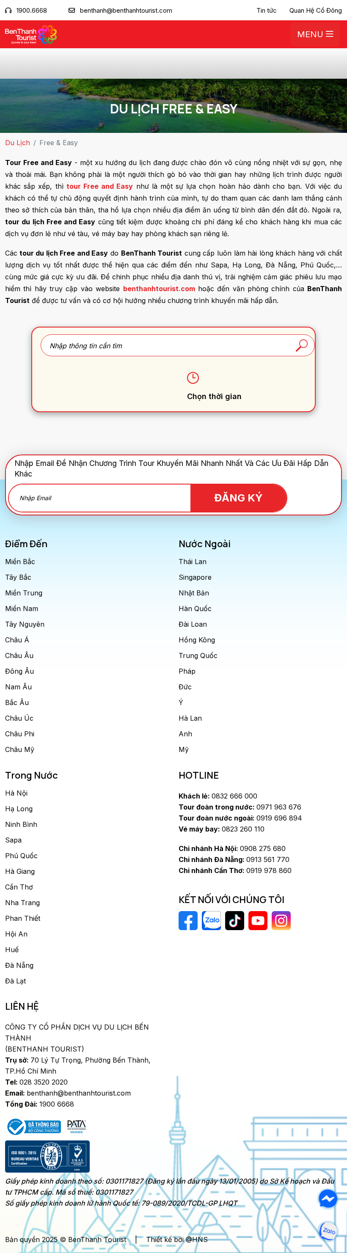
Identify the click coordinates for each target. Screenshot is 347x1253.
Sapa (13, 840)
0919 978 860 (235, 870)
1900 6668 (39, 1104)
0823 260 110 (221, 829)
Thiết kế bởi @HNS (177, 1239)
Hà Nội (16, 793)
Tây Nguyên (24, 624)
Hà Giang (20, 871)
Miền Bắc (20, 561)
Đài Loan (193, 624)
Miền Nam (21, 608)
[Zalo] (328, 1231)
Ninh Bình (21, 824)
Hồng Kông (197, 640)
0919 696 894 (240, 818)
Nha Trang (22, 902)
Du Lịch (17, 142)
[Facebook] (328, 1199)
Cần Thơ (19, 887)
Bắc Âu (17, 702)
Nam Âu (18, 687)
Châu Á (17, 640)
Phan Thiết (22, 918)
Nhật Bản (194, 593)
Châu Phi (19, 734)
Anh (185, 734)
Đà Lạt (15, 981)
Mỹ (184, 749)
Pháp (187, 671)
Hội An (16, 934)
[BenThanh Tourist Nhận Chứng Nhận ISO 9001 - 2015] (47, 1156)
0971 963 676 (240, 807)
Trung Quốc (198, 655)
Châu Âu (19, 655)
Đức (185, 687)
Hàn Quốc (195, 608)
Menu (311, 34)
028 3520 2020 (36, 1082)
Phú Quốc (21, 855)
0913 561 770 (234, 859)
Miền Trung (23, 593)
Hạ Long (19, 808)
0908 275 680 (232, 848)
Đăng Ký (238, 498)
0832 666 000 (218, 796)
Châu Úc (19, 718)
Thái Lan (193, 561)
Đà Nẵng (19, 965)
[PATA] (76, 1126)
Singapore (195, 577)
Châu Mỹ (19, 749)
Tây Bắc (18, 577)
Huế (12, 949)
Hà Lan (190, 718)
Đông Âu (19, 671)
